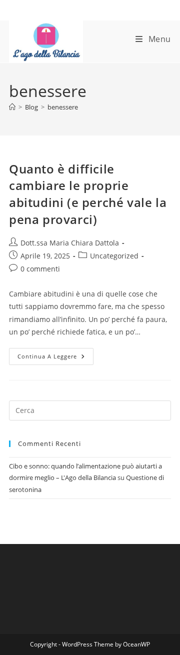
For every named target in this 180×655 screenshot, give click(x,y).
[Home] (12, 107)
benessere (63, 107)
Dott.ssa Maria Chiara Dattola (69, 243)
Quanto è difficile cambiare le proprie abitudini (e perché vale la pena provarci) (87, 194)
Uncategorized (114, 255)
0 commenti (40, 269)
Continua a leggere (56, 358)
